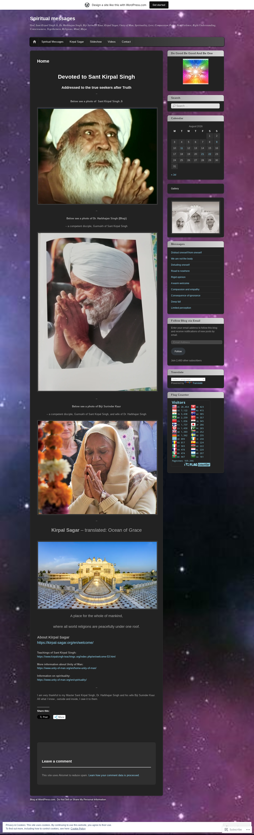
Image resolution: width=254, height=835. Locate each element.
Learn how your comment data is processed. (114, 775)
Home (34, 41)
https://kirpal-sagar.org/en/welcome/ (65, 643)
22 (209, 154)
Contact (126, 41)
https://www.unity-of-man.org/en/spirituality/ (62, 679)
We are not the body (182, 258)
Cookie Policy (78, 828)
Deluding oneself (180, 264)
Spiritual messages (52, 18)
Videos (112, 41)
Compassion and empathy (185, 289)
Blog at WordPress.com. (43, 799)
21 (202, 154)
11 (181, 148)
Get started (159, 4)
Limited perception (181, 307)
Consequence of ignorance (185, 295)
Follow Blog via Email (185, 320)
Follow (178, 351)
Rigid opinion (178, 277)
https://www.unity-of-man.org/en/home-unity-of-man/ (66, 668)
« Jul (173, 174)
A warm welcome (180, 283)
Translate (197, 383)
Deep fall (176, 301)
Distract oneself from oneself (186, 252)
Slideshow (96, 41)
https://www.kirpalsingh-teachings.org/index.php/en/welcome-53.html (76, 656)
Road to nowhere (180, 271)
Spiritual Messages (52, 41)
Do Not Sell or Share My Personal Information (81, 799)
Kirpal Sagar (77, 41)
